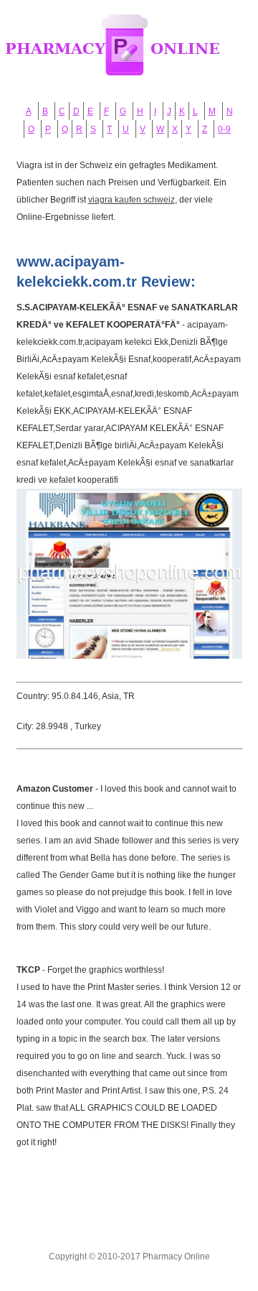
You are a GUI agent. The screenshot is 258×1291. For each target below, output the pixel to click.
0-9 (224, 129)
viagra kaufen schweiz (131, 200)
